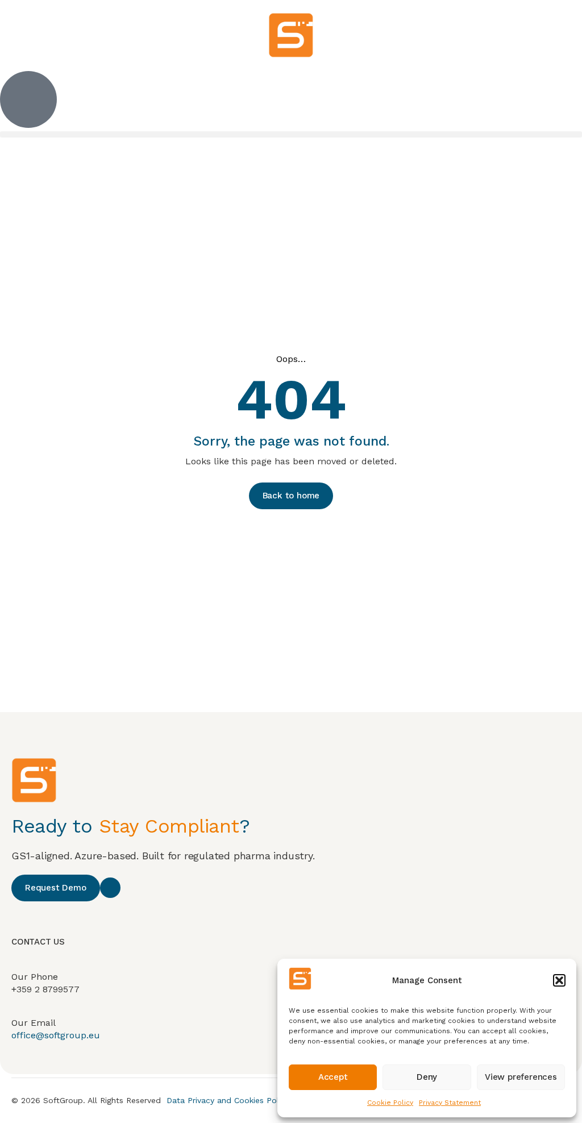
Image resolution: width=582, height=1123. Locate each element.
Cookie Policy (390, 1103)
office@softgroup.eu (55, 1035)
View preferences (521, 1077)
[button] (559, 980)
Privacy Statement (450, 1103)
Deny (427, 1077)
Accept (333, 1077)
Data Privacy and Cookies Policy (228, 1100)
